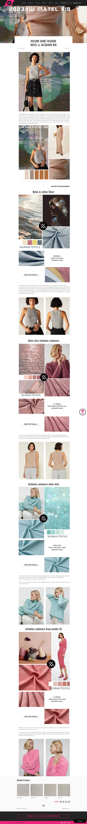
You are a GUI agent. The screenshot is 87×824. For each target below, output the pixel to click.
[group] (43, 791)
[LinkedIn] (61, 802)
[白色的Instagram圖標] (76, 3)
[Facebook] (66, 802)
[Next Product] (71, 790)
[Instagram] (63, 802)
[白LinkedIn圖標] (74, 3)
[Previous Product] (15, 790)
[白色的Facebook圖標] (78, 3)
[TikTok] (80, 3)
